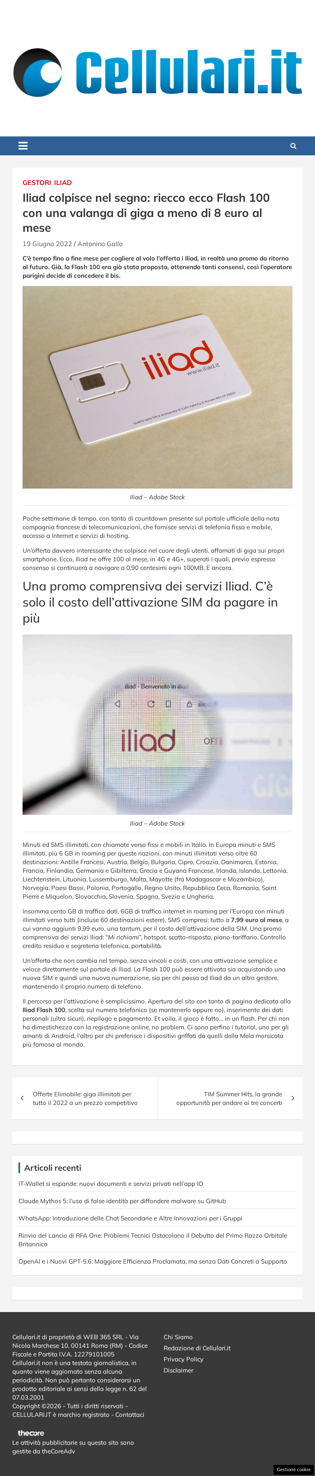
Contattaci (129, 1414)
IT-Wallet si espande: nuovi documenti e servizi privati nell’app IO (110, 1184)
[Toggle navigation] (23, 145)
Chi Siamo (178, 1337)
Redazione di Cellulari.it (197, 1348)
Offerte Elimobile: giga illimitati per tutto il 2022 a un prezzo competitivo (85, 1098)
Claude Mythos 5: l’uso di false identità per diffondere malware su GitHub (122, 1201)
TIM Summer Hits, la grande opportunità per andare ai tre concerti (229, 1098)
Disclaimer (178, 1370)
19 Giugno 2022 (47, 244)
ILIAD (63, 182)
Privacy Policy (183, 1359)
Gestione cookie (293, 1469)
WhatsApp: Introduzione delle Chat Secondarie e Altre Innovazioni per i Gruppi (130, 1218)
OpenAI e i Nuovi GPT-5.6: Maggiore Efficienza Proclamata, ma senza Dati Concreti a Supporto (152, 1261)
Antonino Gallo (100, 244)
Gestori (37, 182)
